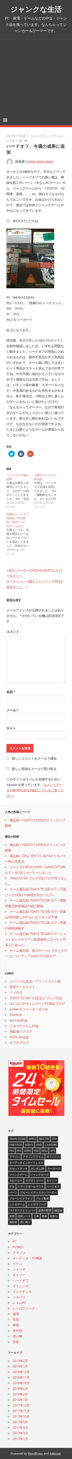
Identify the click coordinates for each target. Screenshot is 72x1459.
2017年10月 (21, 1416)
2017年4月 (20, 1427)
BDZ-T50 (44, 1139)
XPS (52, 1150)
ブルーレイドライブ (21, 1198)
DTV (54, 1139)
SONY (27, 1150)
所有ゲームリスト (22, 987)
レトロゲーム (17, 1204)
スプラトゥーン (34, 1180)
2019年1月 (20, 1366)
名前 (10, 692)
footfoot (16, 1014)
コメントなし (39, 136)
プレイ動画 (42, 1198)
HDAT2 (29, 1144)
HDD (39, 1144)
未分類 (17, 1330)
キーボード (53, 1168)
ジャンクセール (40, 1174)
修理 (16, 1314)
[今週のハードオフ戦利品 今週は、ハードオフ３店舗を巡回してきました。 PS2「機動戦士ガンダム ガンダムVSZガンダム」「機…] (48, 491)
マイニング (21, 1286)
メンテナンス (22, 1291)
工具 (36, 1216)
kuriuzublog (18, 1020)
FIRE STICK (15, 1144)
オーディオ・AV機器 (27, 1258)
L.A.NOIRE (51, 1144)
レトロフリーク (37, 1204)
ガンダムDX (37, 1168)
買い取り (25, 1222)
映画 (44, 1216)
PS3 (19, 1150)
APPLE (32, 1139)
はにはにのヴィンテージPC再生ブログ (37, 1003)
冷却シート (24, 1216)
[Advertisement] (36, 77)
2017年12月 (21, 1405)
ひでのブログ (19, 1042)
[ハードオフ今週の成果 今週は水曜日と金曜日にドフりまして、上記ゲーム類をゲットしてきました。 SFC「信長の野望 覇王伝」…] (20, 491)
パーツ (13, 1192)
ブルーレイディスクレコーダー (38, 1192)
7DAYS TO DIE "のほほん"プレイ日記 (36, 998)
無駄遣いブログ (21, 1031)
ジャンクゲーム (18, 1174)
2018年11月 (21, 1377)
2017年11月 (21, 1411)
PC (15, 1241)
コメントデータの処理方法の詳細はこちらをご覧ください (35, 790)
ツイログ (16, 992)
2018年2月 (20, 1394)
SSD (36, 1150)
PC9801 (18, 1247)
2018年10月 (21, 1383)
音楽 (16, 1342)
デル (12, 1186)
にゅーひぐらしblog (24, 1026)
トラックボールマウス (31, 1186)
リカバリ (19, 1297)
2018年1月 (20, 1400)
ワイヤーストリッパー (22, 1210)
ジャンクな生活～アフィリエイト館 (35, 981)
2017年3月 (20, 1433)
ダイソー (52, 1180)
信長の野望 (44, 1210)
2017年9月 (20, 1422)
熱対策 (13, 1222)
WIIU (44, 1150)
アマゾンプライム (33, 1156)
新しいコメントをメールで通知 (34, 758)
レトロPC (19, 1303)
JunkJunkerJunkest (39, 161)
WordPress (35, 1453)
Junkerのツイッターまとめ (29, 1009)
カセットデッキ (18, 1168)
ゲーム (56, 136)
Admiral (55, 1453)
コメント (12, 631)
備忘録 (58, 1210)
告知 (16, 1319)
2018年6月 (20, 1388)
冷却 (12, 1216)
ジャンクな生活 (36, 9)
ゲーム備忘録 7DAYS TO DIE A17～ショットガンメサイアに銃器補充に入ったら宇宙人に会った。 (35, 939)
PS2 (11, 1150)
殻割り (54, 1216)
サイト (11, 728)
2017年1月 (20, 1439)
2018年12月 (21, 1372)
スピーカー (15, 1180)
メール (12, 710)
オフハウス (53, 1156)
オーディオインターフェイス (26, 1162)
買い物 (23, 141)
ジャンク (19, 1269)
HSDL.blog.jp (19, 1037)
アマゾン (14, 1156)
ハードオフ (53, 1186)
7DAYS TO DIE (17, 1139)
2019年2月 (20, 1361)
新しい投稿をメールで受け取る (34, 769)
